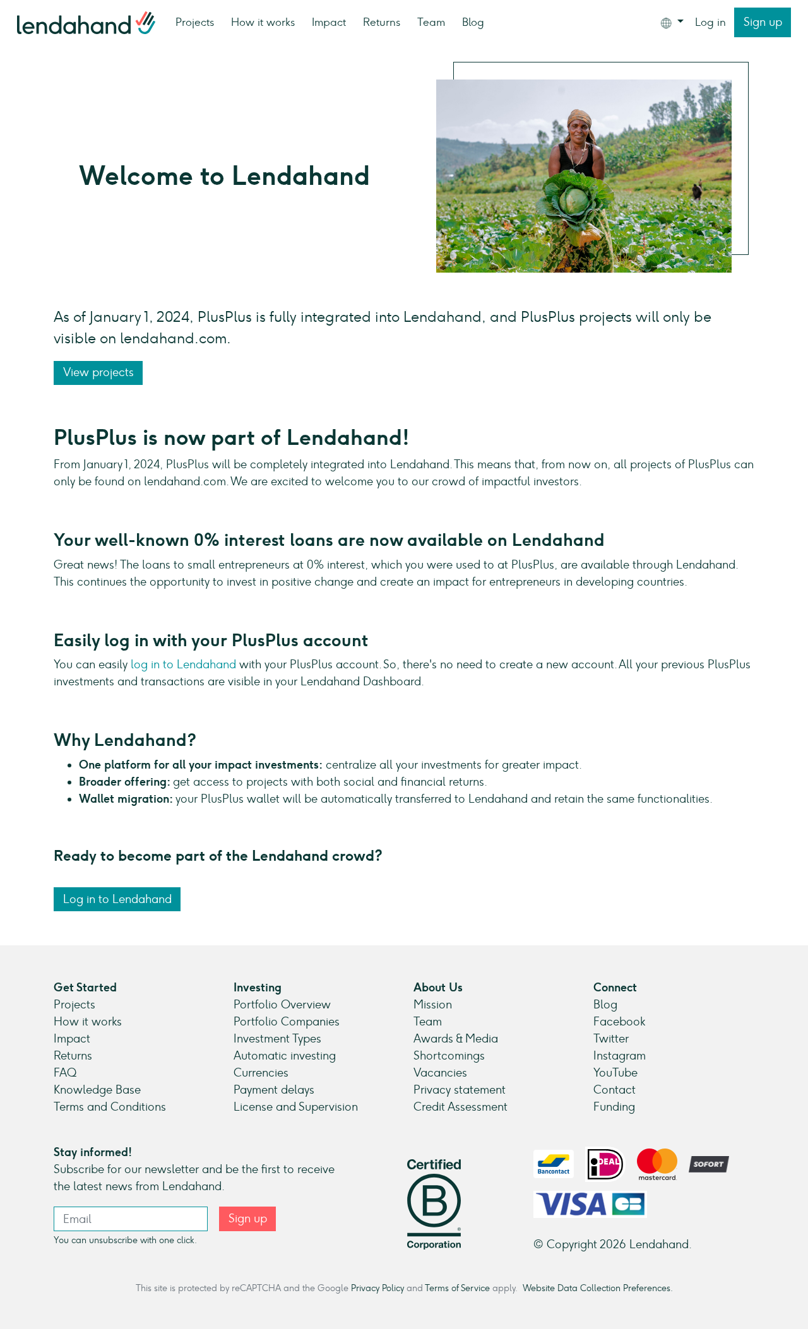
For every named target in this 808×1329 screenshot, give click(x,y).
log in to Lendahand (182, 664)
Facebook (619, 1022)
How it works (263, 22)
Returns (381, 22)
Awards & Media (455, 1039)
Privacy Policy (377, 1288)
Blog (473, 22)
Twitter (611, 1039)
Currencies (261, 1073)
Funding (614, 1107)
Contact (614, 1090)
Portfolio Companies (287, 1022)
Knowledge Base (97, 1090)
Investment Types (277, 1039)
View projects (98, 372)
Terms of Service (457, 1288)
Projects (194, 22)
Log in (710, 22)
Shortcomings (449, 1056)
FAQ (65, 1073)
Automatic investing (285, 1056)
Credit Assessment (460, 1107)
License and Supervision (296, 1107)
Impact (329, 22)
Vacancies (440, 1073)
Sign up (763, 22)
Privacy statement (459, 1090)
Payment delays (274, 1090)
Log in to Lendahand (117, 899)
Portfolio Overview (282, 1005)
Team (431, 22)
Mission (432, 1005)
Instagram (619, 1056)
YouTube (615, 1073)
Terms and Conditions (110, 1107)
